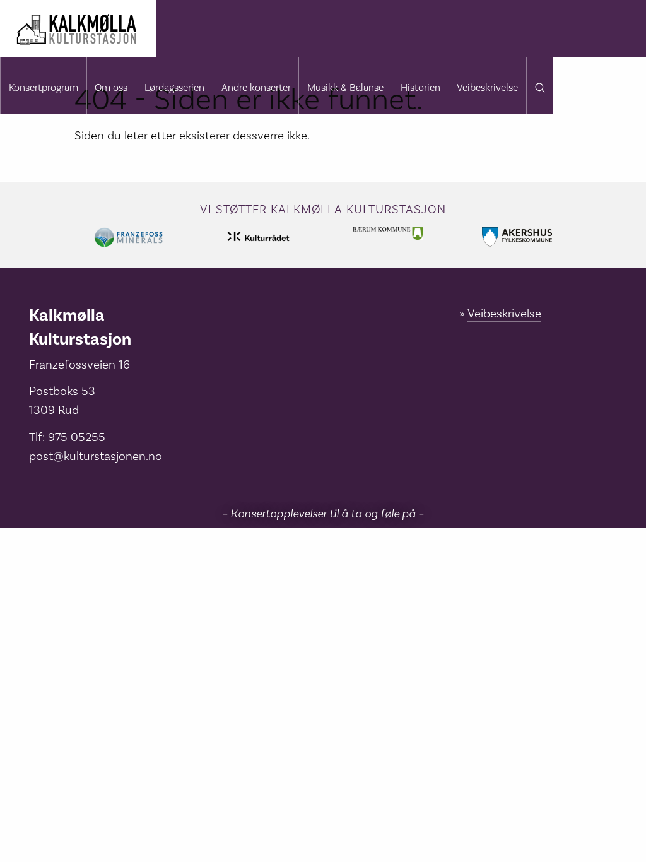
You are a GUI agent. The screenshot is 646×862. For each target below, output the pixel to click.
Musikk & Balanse (345, 87)
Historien (420, 87)
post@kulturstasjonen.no (95, 456)
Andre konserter (256, 87)
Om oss (111, 87)
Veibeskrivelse (487, 87)
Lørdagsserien (174, 87)
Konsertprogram (43, 87)
